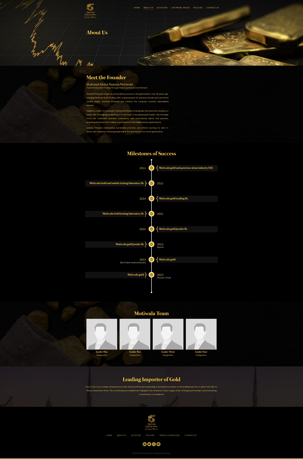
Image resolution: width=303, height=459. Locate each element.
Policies (198, 7)
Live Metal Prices (180, 7)
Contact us (212, 7)
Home (137, 7)
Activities (162, 7)
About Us (148, 7)
